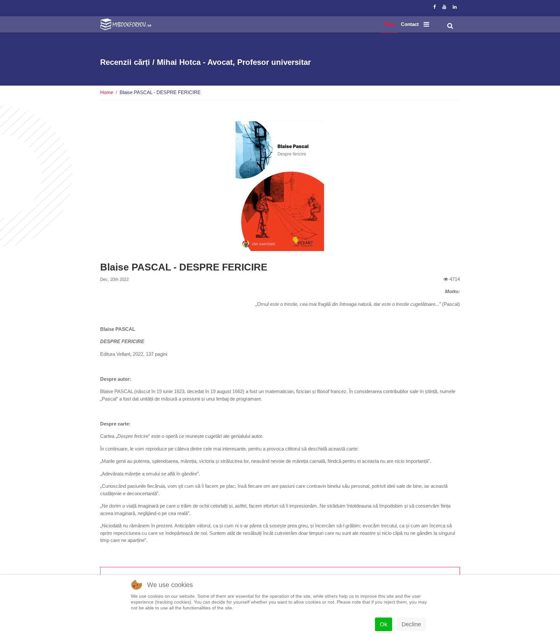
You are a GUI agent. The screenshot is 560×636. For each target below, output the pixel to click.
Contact (410, 24)
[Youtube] (444, 6)
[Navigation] (426, 24)
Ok (383, 624)
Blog (389, 24)
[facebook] (434, 6)
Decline (411, 624)
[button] (450, 26)
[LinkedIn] (455, 6)
